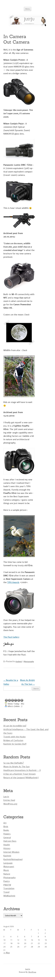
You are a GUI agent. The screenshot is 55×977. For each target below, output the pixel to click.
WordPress (32, 972)
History (6, 848)
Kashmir (19, 661)
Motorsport (8, 866)
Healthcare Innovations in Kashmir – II (22, 770)
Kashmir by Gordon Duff (14, 744)
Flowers (7, 834)
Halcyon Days (9, 841)
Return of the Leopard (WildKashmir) (21, 777)
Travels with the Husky (14, 736)
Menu (27, 9)
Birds (5, 826)
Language (8, 863)
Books (6, 830)
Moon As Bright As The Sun (16, 766)
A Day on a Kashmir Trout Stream (19, 774)
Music (6, 870)
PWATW (7, 885)
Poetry (6, 881)
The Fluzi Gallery (11, 637)
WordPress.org (10, 804)
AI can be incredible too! (14, 726)
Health (6, 844)
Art (4, 823)
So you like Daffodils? (13, 763)
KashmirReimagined (12, 859)
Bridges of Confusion (13, 740)
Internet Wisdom (11, 852)
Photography (29, 661)
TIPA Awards (13, 582)
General (7, 837)
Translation (8, 888)
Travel (6, 892)
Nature (6, 874)
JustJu (27, 969)
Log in (6, 796)
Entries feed (9, 800)
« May (6, 952)
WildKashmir (9, 896)
